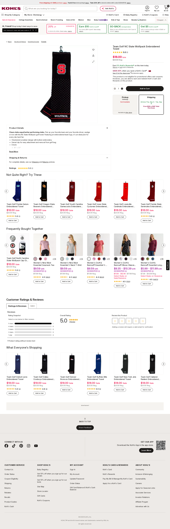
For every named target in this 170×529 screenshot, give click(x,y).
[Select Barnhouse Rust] (89, 259)
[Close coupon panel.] (165, 19)
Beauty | (134, 20)
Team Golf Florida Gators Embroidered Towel (18, 205)
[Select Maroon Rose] (142, 259)
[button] (120, 52)
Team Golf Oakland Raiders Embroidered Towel (150, 378)
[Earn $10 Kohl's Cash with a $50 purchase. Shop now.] (92, 28)
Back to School (41, 20)
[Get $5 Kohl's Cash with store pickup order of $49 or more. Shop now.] (153, 28)
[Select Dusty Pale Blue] (67, 259)
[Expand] (93, 61)
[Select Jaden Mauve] (45, 259)
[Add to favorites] (93, 49)
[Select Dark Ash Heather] (62, 259)
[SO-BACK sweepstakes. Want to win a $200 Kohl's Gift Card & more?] (123, 28)
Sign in (115, 67)
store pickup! (78, 3)
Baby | (96, 20)
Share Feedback (85, 427)
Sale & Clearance (8, 20)
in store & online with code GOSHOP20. (110, 3)
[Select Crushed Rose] (99, 259)
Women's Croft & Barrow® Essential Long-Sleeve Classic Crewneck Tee (152, 264)
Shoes (125, 20)
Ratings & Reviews (17, 306)
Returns (45, 162)
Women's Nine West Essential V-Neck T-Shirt (71, 264)
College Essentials (26, 20)
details (70, 31)
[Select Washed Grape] (35, 259)
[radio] (125, 104)
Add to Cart (13, 220)
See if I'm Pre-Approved (121, 73)
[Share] (93, 55)
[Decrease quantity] (115, 89)
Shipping (151, 97)
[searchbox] (60, 8)
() (19, 216)
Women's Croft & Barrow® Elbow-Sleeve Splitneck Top (124, 264)
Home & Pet (70, 20)
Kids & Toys (115, 20)
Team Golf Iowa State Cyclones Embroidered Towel (97, 205)
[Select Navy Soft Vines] (104, 259)
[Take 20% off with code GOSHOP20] (61, 28)
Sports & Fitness (20, 42)
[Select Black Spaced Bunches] (116, 259)
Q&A (32, 306)
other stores (128, 112)
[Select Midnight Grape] (126, 259)
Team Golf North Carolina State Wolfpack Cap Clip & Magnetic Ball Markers (18, 259)
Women (81, 20)
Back (10, 42)
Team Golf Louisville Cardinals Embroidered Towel (123, 205)
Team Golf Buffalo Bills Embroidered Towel (97, 378)
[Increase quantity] (122, 89)
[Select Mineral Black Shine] (72, 259)
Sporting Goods (33, 42)
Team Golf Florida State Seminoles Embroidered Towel (151, 205)
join (121, 67)
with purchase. (53, 3)
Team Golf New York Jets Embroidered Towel (125, 378)
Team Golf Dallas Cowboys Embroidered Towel (43, 378)
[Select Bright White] (131, 259)
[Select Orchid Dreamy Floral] (94, 259)
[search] (26, 8)
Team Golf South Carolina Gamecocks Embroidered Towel (71, 205)
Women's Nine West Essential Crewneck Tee (43, 264)
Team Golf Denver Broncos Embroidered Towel (69, 378)
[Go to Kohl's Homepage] (11, 8)
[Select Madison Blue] (153, 259)
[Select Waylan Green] (148, 259)
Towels (43, 42)
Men (89, 20)
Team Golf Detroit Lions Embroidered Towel (17, 378)
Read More (13, 152)
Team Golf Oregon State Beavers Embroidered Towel (44, 205)
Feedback (168, 265)
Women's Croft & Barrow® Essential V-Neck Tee (96, 264)
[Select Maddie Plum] (40, 259)
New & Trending (57, 20)
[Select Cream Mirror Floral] (121, 259)
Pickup (125, 97)
